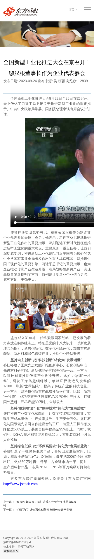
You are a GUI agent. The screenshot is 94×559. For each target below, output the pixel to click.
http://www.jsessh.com (20, 484)
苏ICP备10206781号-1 (17, 542)
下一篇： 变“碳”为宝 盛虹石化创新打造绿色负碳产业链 (37, 509)
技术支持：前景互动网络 (19, 546)
